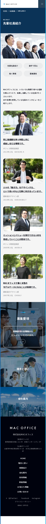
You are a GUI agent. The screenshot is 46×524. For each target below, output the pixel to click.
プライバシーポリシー (23, 502)
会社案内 (23, 472)
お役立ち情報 (23, 487)
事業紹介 (23, 468)
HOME (5, 11)
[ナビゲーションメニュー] (42, 4)
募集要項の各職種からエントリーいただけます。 (23, 333)
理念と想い (23, 463)
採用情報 (12, 11)
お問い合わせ (23, 491)
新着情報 (23, 482)
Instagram (36, 498)
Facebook (25, 498)
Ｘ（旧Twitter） (12, 498)
